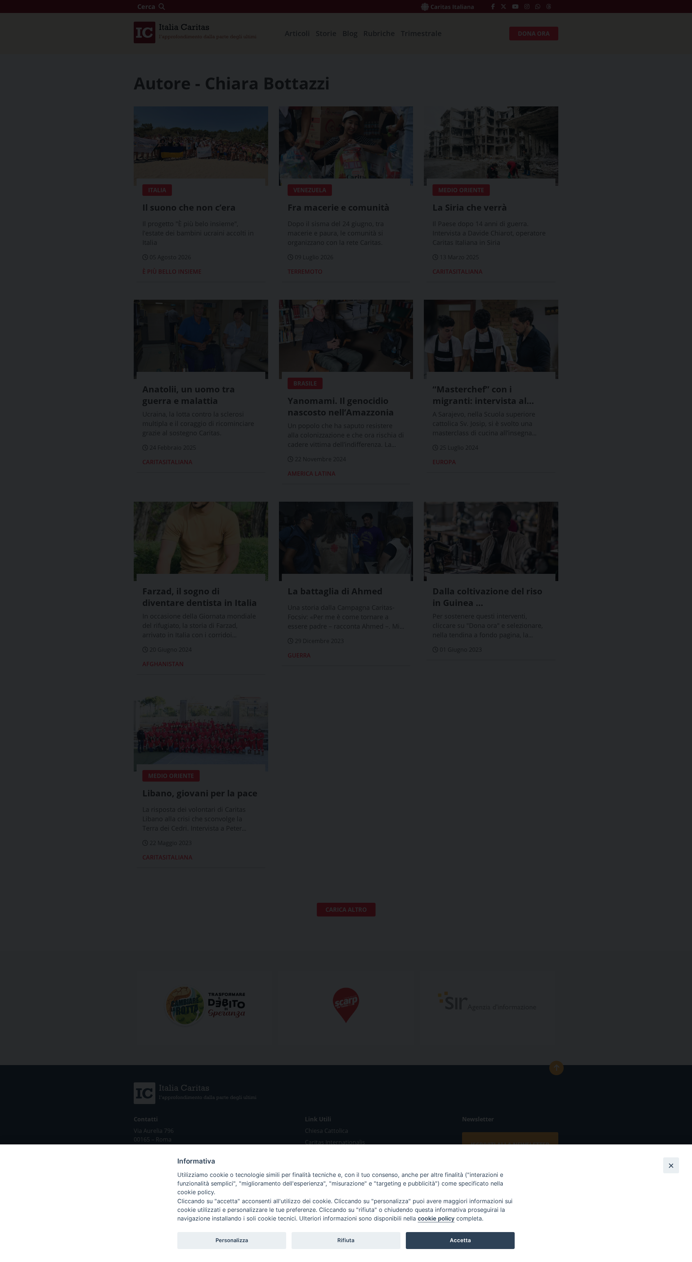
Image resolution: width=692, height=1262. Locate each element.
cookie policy (436, 1218)
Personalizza (232, 1240)
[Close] (671, 1165)
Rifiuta (345, 1240)
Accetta (460, 1240)
